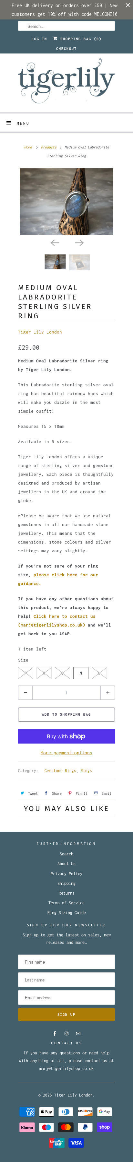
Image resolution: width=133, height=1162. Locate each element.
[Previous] (54, 242)
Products (48, 147)
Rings (86, 771)
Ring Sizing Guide (66, 912)
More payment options (66, 752)
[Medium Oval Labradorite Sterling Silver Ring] (66, 201)
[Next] (79, 242)
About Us (66, 863)
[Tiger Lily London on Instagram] (66, 1033)
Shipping (66, 883)
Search (66, 853)
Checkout (66, 49)
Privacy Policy (66, 873)
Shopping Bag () (80, 39)
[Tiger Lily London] (66, 83)
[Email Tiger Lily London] (78, 1033)
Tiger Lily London (40, 332)
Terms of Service (66, 902)
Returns (67, 893)
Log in (39, 39)
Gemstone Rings (60, 771)
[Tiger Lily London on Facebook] (55, 1033)
